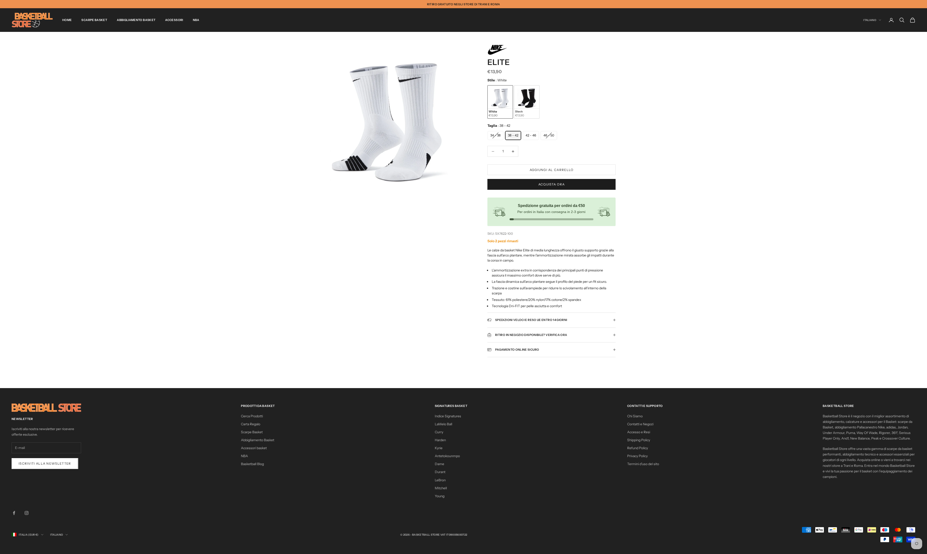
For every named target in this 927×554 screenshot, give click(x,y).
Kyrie (438, 448)
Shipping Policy (638, 440)
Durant (440, 472)
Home (67, 20)
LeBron (440, 480)
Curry (439, 432)
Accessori (174, 20)
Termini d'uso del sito (643, 464)
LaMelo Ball (443, 424)
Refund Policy (637, 448)
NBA (196, 20)
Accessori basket (254, 448)
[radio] (500, 102)
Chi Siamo (635, 416)
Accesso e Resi (638, 432)
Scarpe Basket (94, 20)
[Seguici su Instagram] (26, 513)
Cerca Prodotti (252, 416)
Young (439, 496)
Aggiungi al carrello (552, 170)
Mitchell (441, 488)
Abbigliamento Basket (136, 20)
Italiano (869, 20)
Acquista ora (551, 184)
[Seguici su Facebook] (14, 513)
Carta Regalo (250, 424)
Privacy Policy (637, 456)
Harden (440, 440)
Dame (439, 464)
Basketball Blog (252, 464)
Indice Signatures (448, 416)
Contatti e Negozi (640, 424)
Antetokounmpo (447, 456)
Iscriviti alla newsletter (45, 463)
